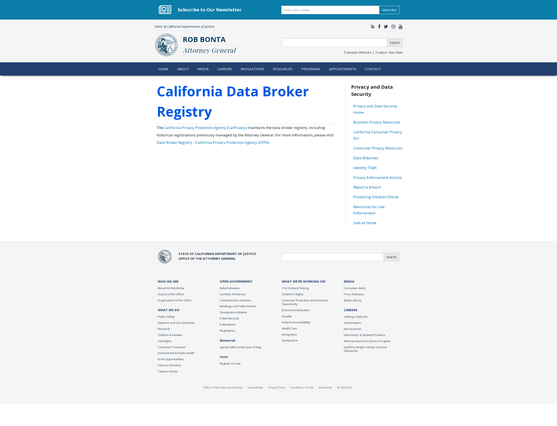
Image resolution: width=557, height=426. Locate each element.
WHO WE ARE (168, 281)
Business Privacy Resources (376, 122)
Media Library (352, 300)
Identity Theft (365, 167)
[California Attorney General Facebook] (378, 27)
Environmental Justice (296, 310)
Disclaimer (325, 387)
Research (164, 329)
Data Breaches (365, 157)
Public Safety (166, 317)
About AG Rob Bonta (171, 288)
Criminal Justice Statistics (236, 300)
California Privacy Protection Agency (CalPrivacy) (205, 127)
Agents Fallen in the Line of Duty (240, 347)
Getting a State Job (355, 317)
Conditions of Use (302, 387)
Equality (287, 316)
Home (163, 69)
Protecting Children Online (376, 196)
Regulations (252, 69)
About (183, 69)
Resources (282, 69)
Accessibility (255, 387)
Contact (373, 69)
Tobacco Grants (168, 371)
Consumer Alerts (355, 288)
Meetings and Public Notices (238, 306)
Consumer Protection (172, 347)
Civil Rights (164, 341)
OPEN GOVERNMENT (236, 281)
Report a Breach (367, 187)
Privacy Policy (276, 387)
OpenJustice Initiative (233, 312)
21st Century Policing (295, 288)
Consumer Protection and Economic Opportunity (305, 302)
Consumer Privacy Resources (378, 148)
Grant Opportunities (171, 359)
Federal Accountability (296, 322)
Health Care (289, 328)
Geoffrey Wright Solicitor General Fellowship (365, 349)
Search (395, 42)
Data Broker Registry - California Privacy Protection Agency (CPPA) (213, 142)
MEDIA (349, 281)
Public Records (229, 318)
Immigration (289, 334)
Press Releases (354, 294)
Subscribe (389, 10)
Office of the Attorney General (222, 387)
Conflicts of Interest (232, 294)
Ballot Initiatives (230, 288)
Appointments (342, 69)
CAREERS (350, 310)
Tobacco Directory (169, 365)
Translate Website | (373, 52)
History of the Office (171, 294)
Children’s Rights (293, 294)
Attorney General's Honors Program (367, 341)
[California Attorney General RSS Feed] (372, 27)
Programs (310, 69)
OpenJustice (290, 340)
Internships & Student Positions (364, 335)
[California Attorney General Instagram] (392, 27)
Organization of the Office (174, 300)
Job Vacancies (353, 329)
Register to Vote (230, 363)
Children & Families (170, 335)
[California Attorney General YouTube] (399, 27)
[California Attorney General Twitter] (385, 27)
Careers (224, 69)
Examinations (352, 323)
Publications (228, 324)
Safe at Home (364, 222)
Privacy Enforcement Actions (377, 177)
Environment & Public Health (176, 353)
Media (203, 69)
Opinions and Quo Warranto (176, 323)
